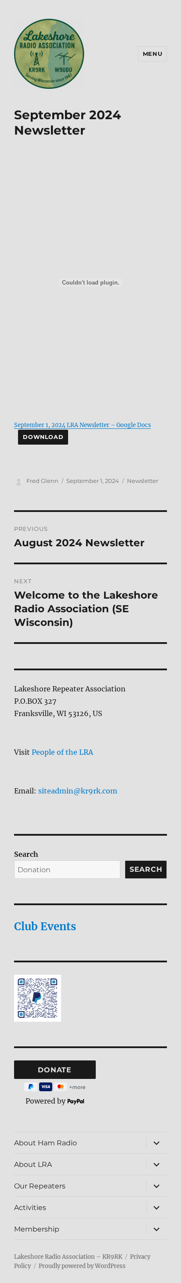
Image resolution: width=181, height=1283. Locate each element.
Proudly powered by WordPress (82, 1266)
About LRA (33, 1164)
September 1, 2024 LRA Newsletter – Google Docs (82, 424)
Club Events (45, 926)
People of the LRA (62, 752)
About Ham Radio (45, 1143)
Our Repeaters (39, 1186)
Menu (152, 53)
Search (26, 854)
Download (43, 437)
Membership (36, 1229)
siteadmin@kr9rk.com (77, 790)
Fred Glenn (42, 480)
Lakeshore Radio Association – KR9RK (68, 1257)
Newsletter (142, 480)
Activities (30, 1207)
